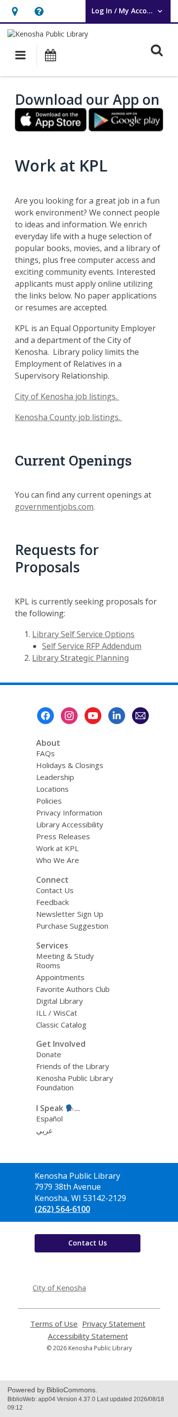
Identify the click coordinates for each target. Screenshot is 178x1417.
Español (49, 1118)
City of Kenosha (59, 1287)
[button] (14, 11)
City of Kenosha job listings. (67, 396)
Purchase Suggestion (72, 926)
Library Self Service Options (83, 634)
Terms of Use (54, 1324)
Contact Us (55, 890)
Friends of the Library (72, 1066)
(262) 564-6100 (62, 1208)
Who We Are (57, 860)
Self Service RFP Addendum (91, 646)
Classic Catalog (61, 1025)
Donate (48, 1054)
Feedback (52, 902)
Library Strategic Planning (80, 657)
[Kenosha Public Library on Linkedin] (116, 715)
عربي (44, 1130)
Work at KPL (57, 848)
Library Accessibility (69, 824)
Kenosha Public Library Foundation (74, 1082)
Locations (52, 789)
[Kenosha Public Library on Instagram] (69, 715)
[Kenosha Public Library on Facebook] (45, 715)
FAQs (45, 753)
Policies (49, 801)
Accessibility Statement (88, 1336)
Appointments (60, 977)
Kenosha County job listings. (68, 417)
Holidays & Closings (69, 765)
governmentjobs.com (54, 506)
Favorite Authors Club (73, 989)
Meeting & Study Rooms (65, 960)
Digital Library (59, 1001)
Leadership (55, 777)
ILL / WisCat (56, 1013)
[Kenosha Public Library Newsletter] (140, 715)
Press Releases (63, 836)
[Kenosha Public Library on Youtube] (93, 715)
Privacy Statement (113, 1324)
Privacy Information (69, 812)
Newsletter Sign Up (69, 914)
